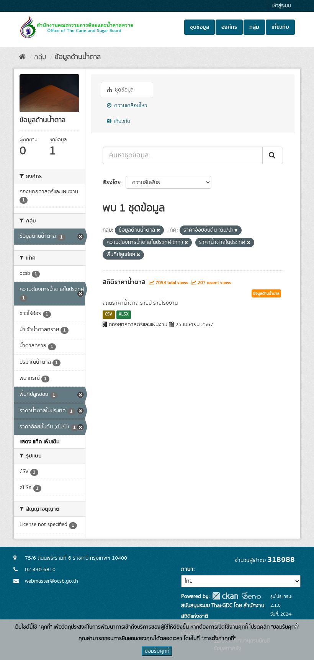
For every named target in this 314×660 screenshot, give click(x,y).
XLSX (124, 314)
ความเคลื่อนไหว (130, 105)
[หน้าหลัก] (22, 57)
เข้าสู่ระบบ (281, 6)
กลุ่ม (254, 27)
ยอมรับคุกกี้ (157, 651)
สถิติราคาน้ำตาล (124, 282)
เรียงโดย (112, 182)
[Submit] (272, 155)
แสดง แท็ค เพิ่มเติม (39, 442)
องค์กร (229, 27)
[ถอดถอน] (158, 230)
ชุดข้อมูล (199, 27)
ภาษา (187, 569)
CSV (108, 314)
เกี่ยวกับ (280, 27)
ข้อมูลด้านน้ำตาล (78, 57)
